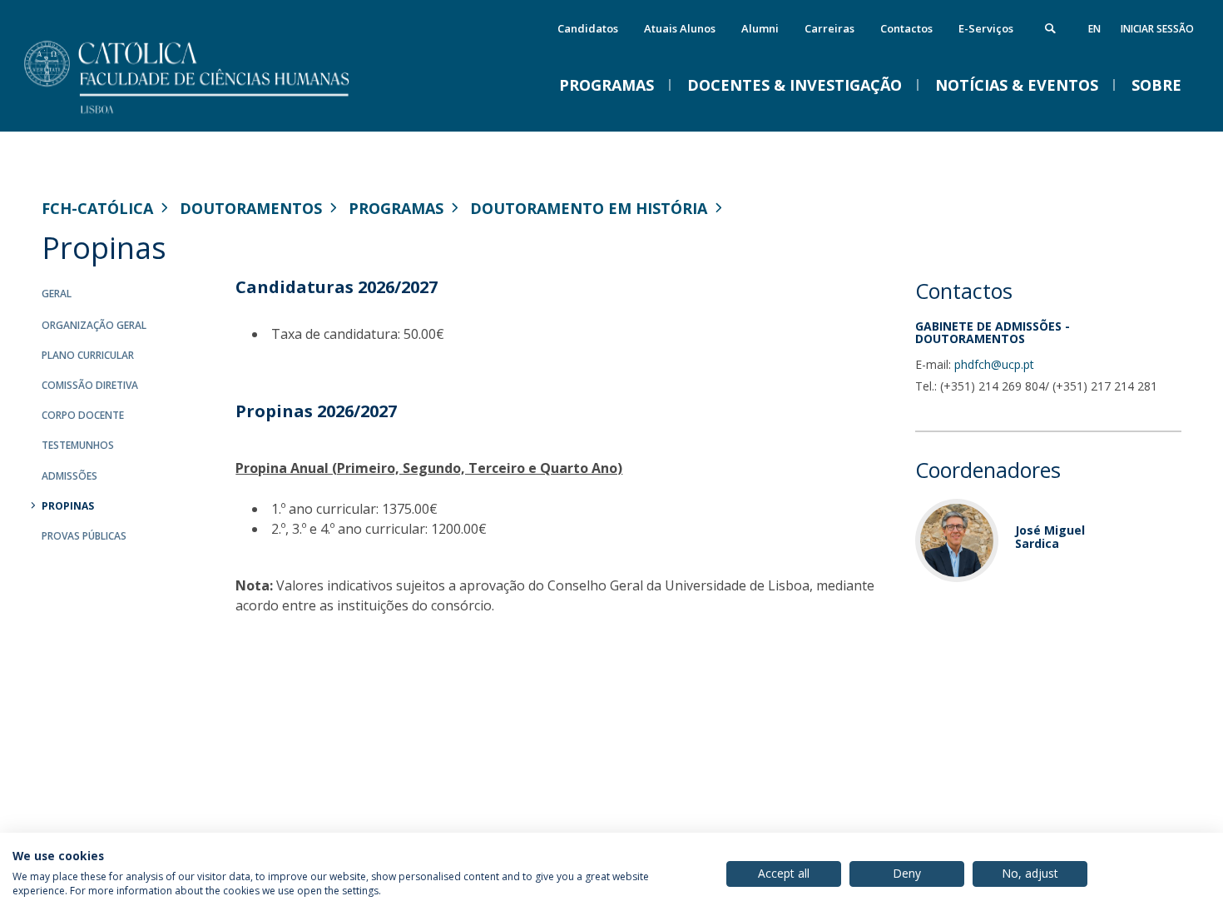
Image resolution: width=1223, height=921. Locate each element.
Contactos (906, 28)
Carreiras (829, 28)
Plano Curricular (88, 355)
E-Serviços (985, 28)
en (1094, 29)
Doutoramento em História (588, 208)
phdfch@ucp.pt (994, 364)
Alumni (760, 28)
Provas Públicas (84, 536)
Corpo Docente (83, 415)
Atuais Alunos (679, 28)
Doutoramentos (251, 208)
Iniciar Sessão (1157, 29)
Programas (396, 208)
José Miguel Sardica (1050, 536)
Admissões (69, 476)
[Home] (208, 114)
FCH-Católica (97, 208)
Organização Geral (94, 325)
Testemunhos (78, 445)
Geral (57, 293)
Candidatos (587, 28)
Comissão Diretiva (90, 385)
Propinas (68, 506)
